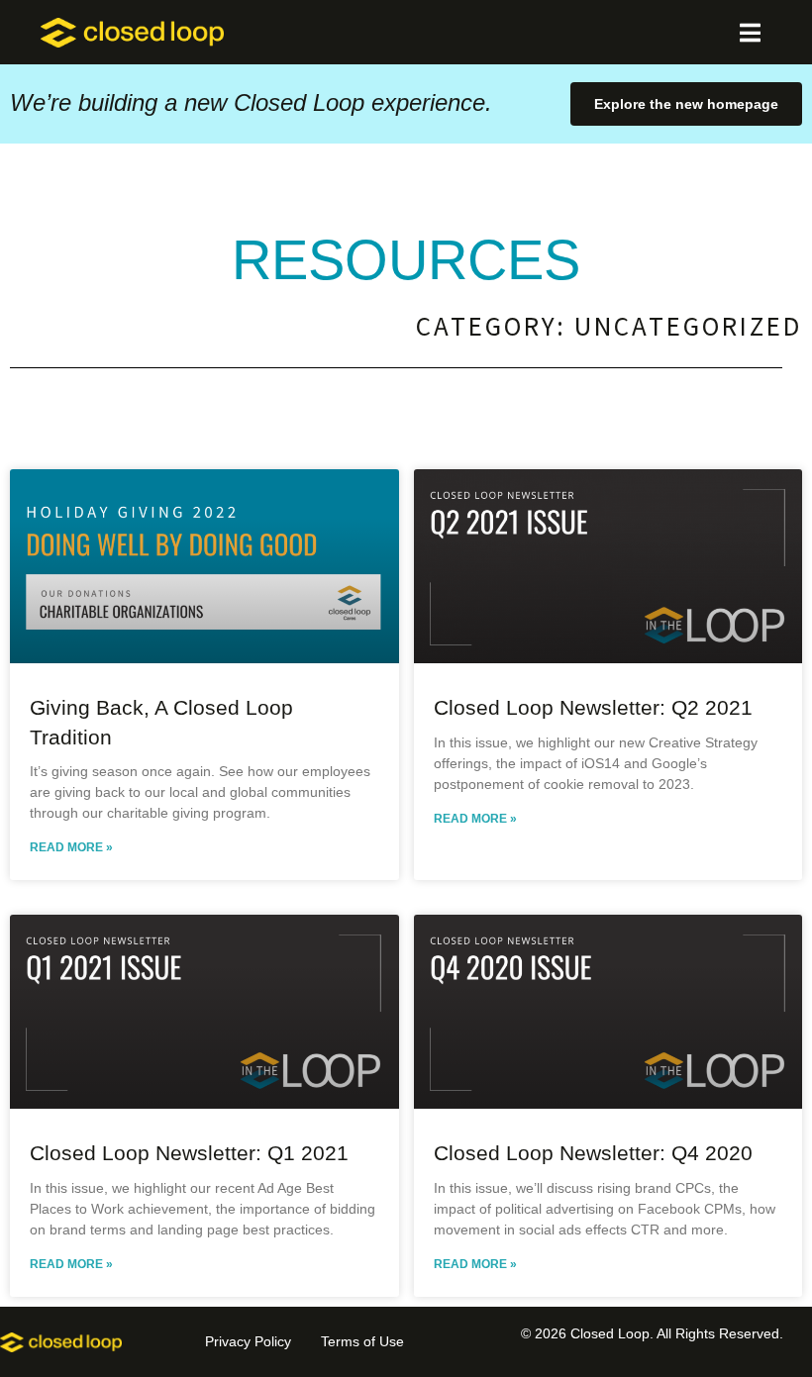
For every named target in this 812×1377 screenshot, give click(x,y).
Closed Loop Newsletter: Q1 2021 (189, 1152)
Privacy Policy (248, 1341)
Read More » (71, 847)
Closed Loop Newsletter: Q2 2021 (593, 707)
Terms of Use (362, 1341)
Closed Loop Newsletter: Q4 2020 (593, 1152)
